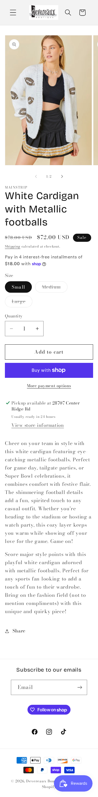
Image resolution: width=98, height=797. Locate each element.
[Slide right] (62, 176)
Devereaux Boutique (45, 781)
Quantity (14, 316)
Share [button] (19, 630)
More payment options (49, 385)
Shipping (12, 246)
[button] (13, 12)
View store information (37, 425)
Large (22, 302)
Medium (55, 288)
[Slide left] (36, 176)
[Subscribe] (79, 687)
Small (18, 287)
